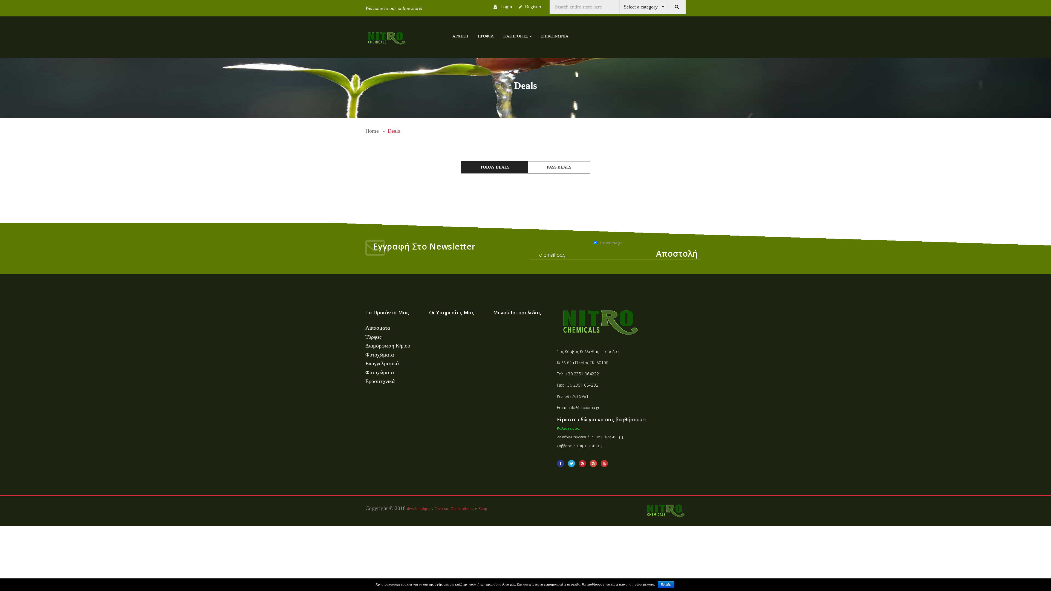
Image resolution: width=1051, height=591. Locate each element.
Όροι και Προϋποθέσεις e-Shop (461, 508)
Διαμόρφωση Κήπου (387, 346)
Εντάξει (666, 585)
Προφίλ (486, 36)
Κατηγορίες (516, 36)
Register (532, 6)
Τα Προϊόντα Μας (387, 312)
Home (372, 131)
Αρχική (460, 36)
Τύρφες (373, 337)
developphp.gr (419, 508)
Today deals (494, 167)
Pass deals (559, 167)
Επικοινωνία (554, 36)
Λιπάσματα (377, 328)
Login (505, 6)
